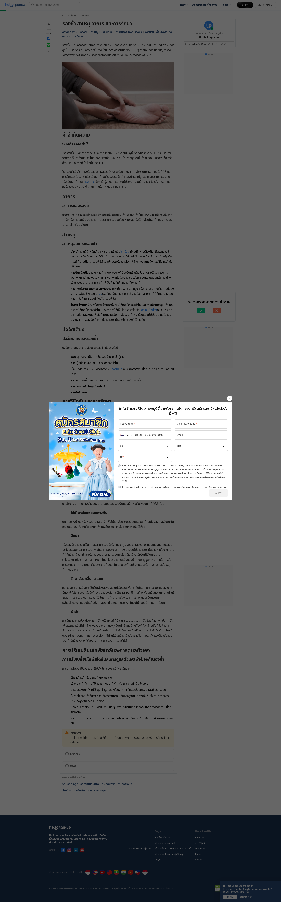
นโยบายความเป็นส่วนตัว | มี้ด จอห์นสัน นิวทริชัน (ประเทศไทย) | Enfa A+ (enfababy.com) (189, 487)
